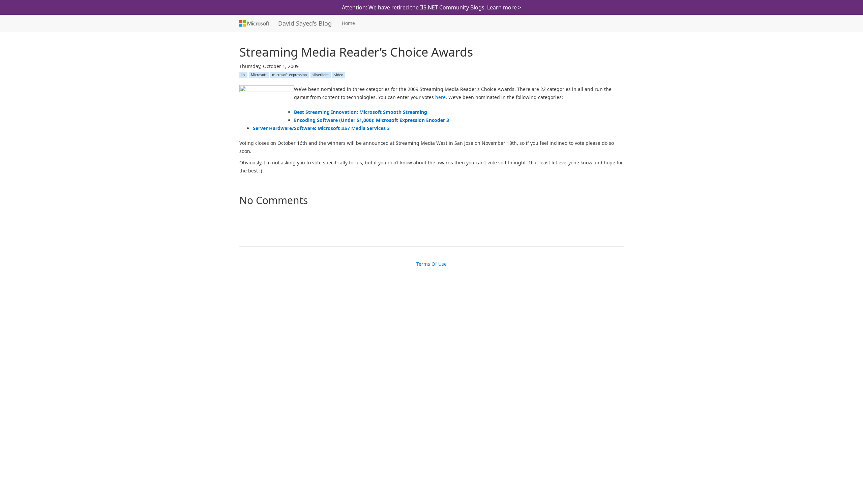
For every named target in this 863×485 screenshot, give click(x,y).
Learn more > (504, 7)
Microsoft (253, 23)
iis (243, 74)
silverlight (321, 74)
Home (348, 23)
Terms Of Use (431, 264)
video (338, 74)
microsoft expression (289, 74)
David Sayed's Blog (305, 23)
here (440, 97)
